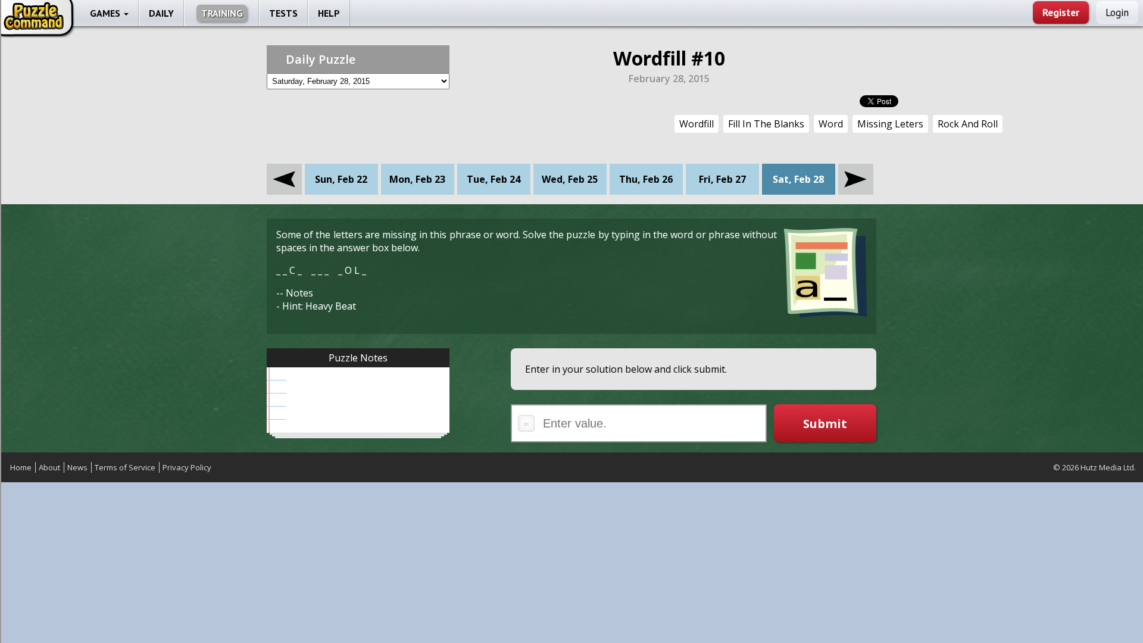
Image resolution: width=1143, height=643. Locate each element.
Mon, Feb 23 (417, 179)
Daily (161, 13)
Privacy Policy (187, 467)
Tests (283, 13)
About (49, 467)
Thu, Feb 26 (646, 179)
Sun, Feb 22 (341, 179)
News (77, 467)
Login (1117, 12)
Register (1060, 12)
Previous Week (284, 170)
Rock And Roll (968, 123)
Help (329, 13)
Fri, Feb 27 (722, 179)
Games (106, 13)
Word (831, 123)
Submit (825, 424)
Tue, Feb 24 (493, 179)
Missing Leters (890, 123)
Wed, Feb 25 (570, 179)
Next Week (855, 170)
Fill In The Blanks (766, 123)
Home (21, 467)
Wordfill (696, 123)
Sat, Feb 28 (798, 179)
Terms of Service (125, 467)
